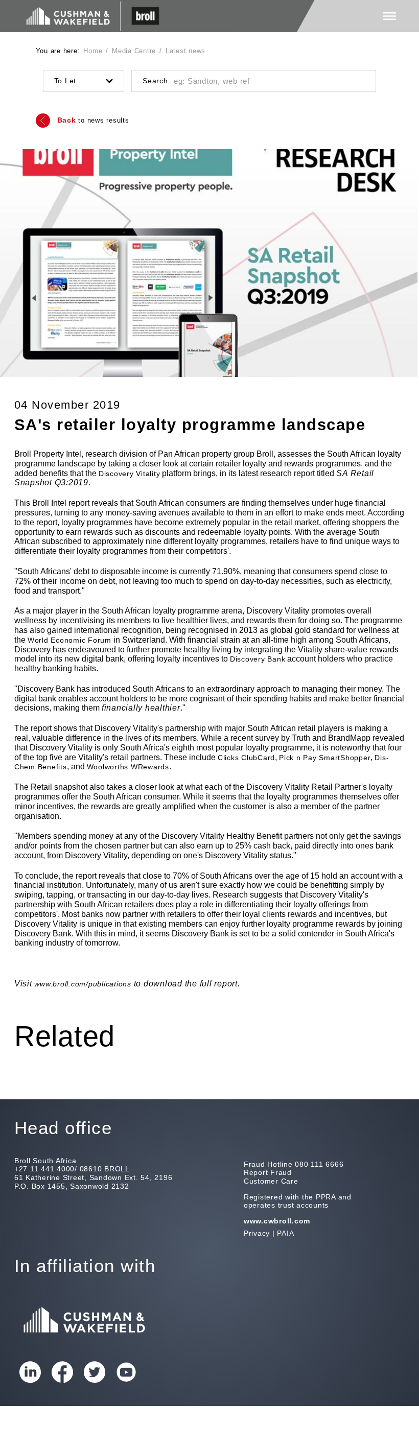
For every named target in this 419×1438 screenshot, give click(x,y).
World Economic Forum (69, 640)
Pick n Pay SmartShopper (324, 757)
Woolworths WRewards (128, 767)
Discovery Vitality (129, 473)
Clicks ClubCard (246, 757)
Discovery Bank (258, 659)
